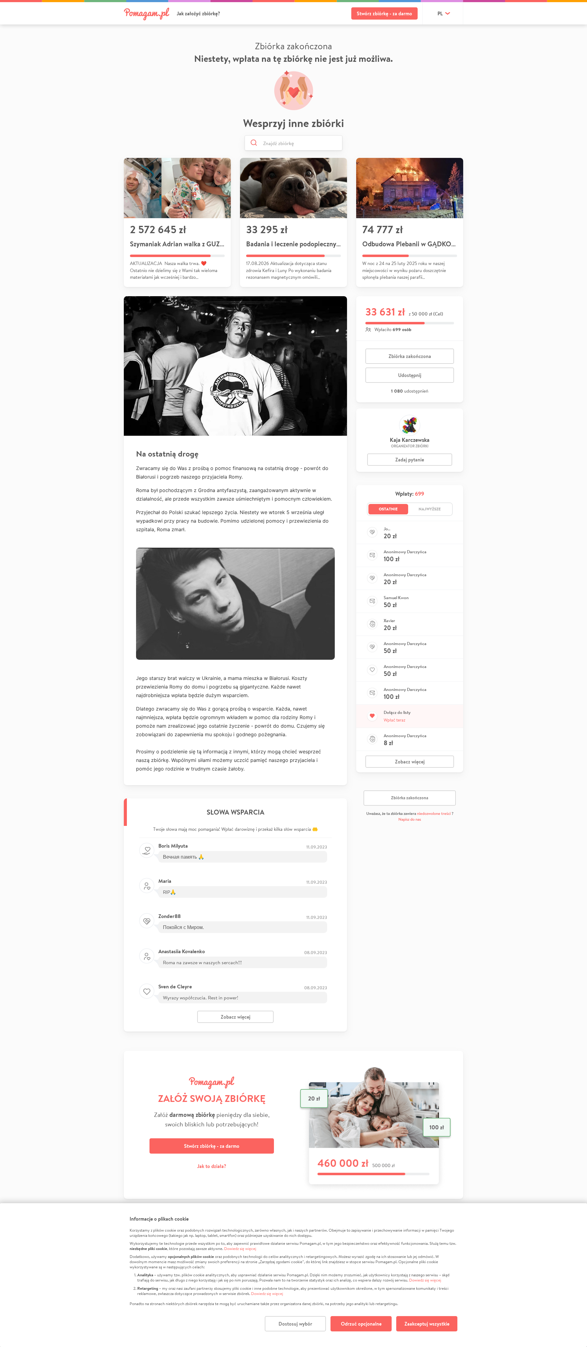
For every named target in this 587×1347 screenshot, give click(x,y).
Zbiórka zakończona (410, 356)
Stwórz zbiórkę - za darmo (384, 13)
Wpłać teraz (394, 720)
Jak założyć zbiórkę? (198, 13)
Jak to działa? (211, 1166)
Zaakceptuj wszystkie (426, 1323)
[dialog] (293, 1275)
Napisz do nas (409, 819)
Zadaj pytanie (409, 459)
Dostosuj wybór (295, 1323)
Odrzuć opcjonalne (361, 1323)
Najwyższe (430, 509)
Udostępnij (409, 375)
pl (440, 13)
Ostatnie (388, 509)
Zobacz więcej (235, 1016)
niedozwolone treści (434, 813)
